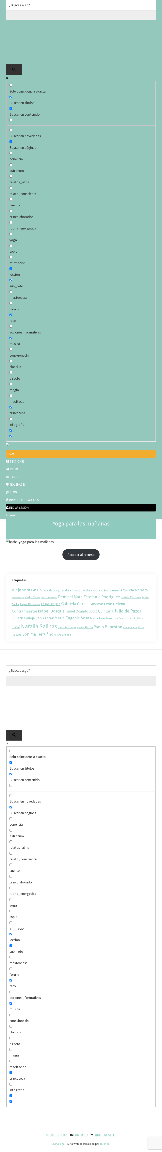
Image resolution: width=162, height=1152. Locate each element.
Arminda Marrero (134, 590)
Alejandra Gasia (27, 590)
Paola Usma (85, 627)
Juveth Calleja (23, 618)
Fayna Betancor (30, 604)
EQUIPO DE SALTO (104, 1135)
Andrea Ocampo (72, 590)
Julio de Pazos (127, 611)
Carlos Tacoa (32, 597)
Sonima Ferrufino (37, 634)
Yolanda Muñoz (62, 634)
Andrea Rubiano (93, 590)
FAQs (64, 1135)
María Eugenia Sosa (72, 618)
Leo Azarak (45, 618)
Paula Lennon (130, 627)
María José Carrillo (125, 618)
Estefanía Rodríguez (102, 596)
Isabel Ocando (76, 611)
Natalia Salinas (39, 626)
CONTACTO (80, 1135)
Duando (105, 1144)
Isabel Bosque (51, 611)
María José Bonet (102, 618)
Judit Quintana (101, 611)
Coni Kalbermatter (49, 597)
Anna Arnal (112, 590)
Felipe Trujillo (50, 604)
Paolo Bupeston (108, 626)
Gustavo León (100, 603)
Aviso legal (58, 1144)
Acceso (10, 515)
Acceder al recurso (81, 554)
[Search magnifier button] (14, 69)
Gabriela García (75, 603)
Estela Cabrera (131, 597)
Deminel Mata (70, 596)
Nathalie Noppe (67, 627)
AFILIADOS (52, 1135)
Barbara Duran (18, 597)
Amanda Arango (52, 590)
